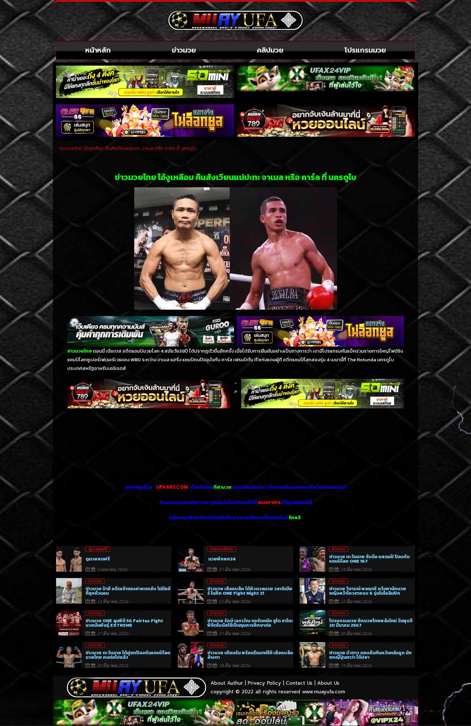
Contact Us (299, 683)
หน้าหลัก (98, 50)
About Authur (227, 683)
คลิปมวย (270, 50)
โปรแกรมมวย (365, 50)
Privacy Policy (264, 683)
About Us (328, 683)
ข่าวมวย (184, 50)
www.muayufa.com (323, 691)
